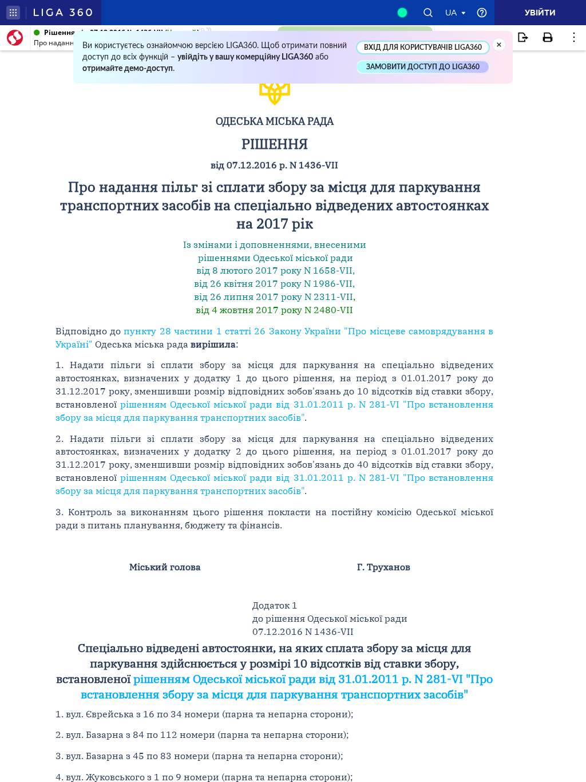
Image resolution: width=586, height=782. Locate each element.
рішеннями (224, 257)
